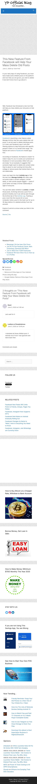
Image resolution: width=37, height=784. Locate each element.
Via (9, 214)
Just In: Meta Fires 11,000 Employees (19, 250)
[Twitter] (7, 261)
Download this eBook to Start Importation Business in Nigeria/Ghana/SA (21, 732)
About (15, 779)
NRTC (5, 765)
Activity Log (21, 196)
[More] (21, 261)
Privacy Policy (23, 779)
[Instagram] (17, 261)
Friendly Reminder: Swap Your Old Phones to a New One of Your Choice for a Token (21, 701)
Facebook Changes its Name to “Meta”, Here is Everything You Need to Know (17, 423)
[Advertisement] (18, 32)
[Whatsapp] (14, 261)
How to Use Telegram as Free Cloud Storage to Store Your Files (21, 724)
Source (5, 214)
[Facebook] (4, 261)
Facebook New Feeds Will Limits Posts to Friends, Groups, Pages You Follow (17, 407)
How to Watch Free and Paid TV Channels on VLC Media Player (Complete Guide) (21, 715)
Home (10, 779)
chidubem (6, 746)
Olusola (6, 769)
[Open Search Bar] (33, 10)
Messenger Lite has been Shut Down (18, 244)
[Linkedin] (10, 261)
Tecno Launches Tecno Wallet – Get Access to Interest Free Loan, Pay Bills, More (17, 753)
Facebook (6, 138)
